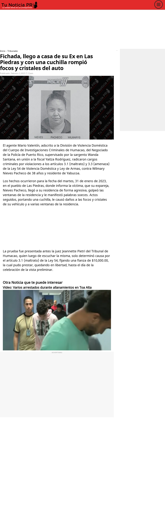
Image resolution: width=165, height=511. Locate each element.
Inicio (2, 51)
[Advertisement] (77, 29)
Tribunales (12, 51)
